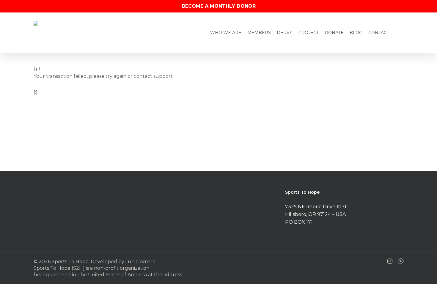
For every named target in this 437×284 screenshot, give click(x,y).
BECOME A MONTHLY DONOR (219, 6)
